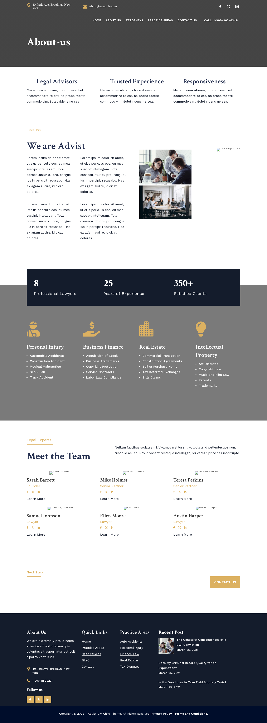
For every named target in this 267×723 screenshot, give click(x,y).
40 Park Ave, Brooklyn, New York (51, 6)
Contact (88, 666)
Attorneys (134, 20)
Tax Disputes (130, 666)
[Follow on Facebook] (220, 6)
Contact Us (187, 20)
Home (96, 20)
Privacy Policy (161, 713)
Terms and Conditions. (191, 713)
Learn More (36, 499)
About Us (113, 20)
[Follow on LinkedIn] (47, 699)
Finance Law (129, 654)
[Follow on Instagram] (237, 6)
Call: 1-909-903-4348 (221, 20)
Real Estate (129, 660)
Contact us (225, 582)
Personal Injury (131, 648)
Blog (85, 660)
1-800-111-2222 (42, 680)
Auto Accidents (131, 641)
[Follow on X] (228, 6)
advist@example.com (103, 6)
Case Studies (91, 654)
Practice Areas (160, 20)
